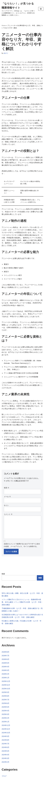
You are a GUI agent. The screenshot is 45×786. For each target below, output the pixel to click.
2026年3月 (5, 670)
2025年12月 (6, 681)
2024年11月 (6, 729)
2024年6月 (5, 747)
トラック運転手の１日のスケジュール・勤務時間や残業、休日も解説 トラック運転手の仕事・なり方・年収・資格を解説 (22, 602)
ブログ (4, 776)
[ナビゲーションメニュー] (40, 9)
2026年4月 (5, 667)
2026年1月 (5, 678)
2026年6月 (5, 659)
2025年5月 (5, 707)
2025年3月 (5, 714)
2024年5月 (5, 751)
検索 (3, 574)
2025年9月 (5, 692)
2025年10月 (6, 689)
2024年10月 (6, 733)
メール (7, 496)
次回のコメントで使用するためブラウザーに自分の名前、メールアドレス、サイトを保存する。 (22, 545)
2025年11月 (6, 685)
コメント (8, 514)
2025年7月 (5, 700)
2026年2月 (5, 674)
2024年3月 (5, 758)
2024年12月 (6, 725)
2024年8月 (5, 740)
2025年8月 (5, 696)
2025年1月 (5, 722)
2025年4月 (5, 711)
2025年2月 (5, 718)
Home (4, 25)
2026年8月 (5, 652)
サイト (6, 505)
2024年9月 (5, 736)
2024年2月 (5, 762)
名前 (6, 488)
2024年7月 (5, 744)
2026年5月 (5, 663)
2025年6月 (5, 703)
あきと (6, 53)
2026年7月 (5, 656)
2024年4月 (5, 755)
